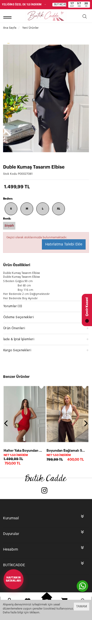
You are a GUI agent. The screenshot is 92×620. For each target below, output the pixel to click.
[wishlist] (41, 387)
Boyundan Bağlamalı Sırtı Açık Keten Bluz (66, 450)
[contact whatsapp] (82, 586)
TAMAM (81, 606)
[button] (46, 306)
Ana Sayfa (9, 27)
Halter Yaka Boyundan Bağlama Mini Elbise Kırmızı (23, 450)
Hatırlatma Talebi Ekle (63, 244)
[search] (84, 17)
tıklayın (34, 612)
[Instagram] (44, 491)
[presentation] (6, 423)
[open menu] (8, 17)
